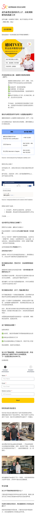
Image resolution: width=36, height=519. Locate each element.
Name (4, 375)
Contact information (5, 370)
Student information (30, 370)
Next (18, 400)
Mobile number (6, 391)
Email (3, 383)
